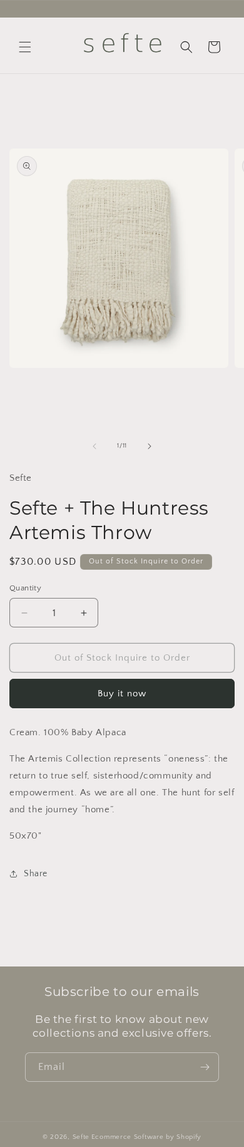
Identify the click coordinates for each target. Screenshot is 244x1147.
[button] (25, 47)
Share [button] (36, 874)
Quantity (25, 588)
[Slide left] (94, 446)
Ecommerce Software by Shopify (146, 1137)
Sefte (81, 1137)
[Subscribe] (204, 1067)
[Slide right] (149, 446)
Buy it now (122, 693)
